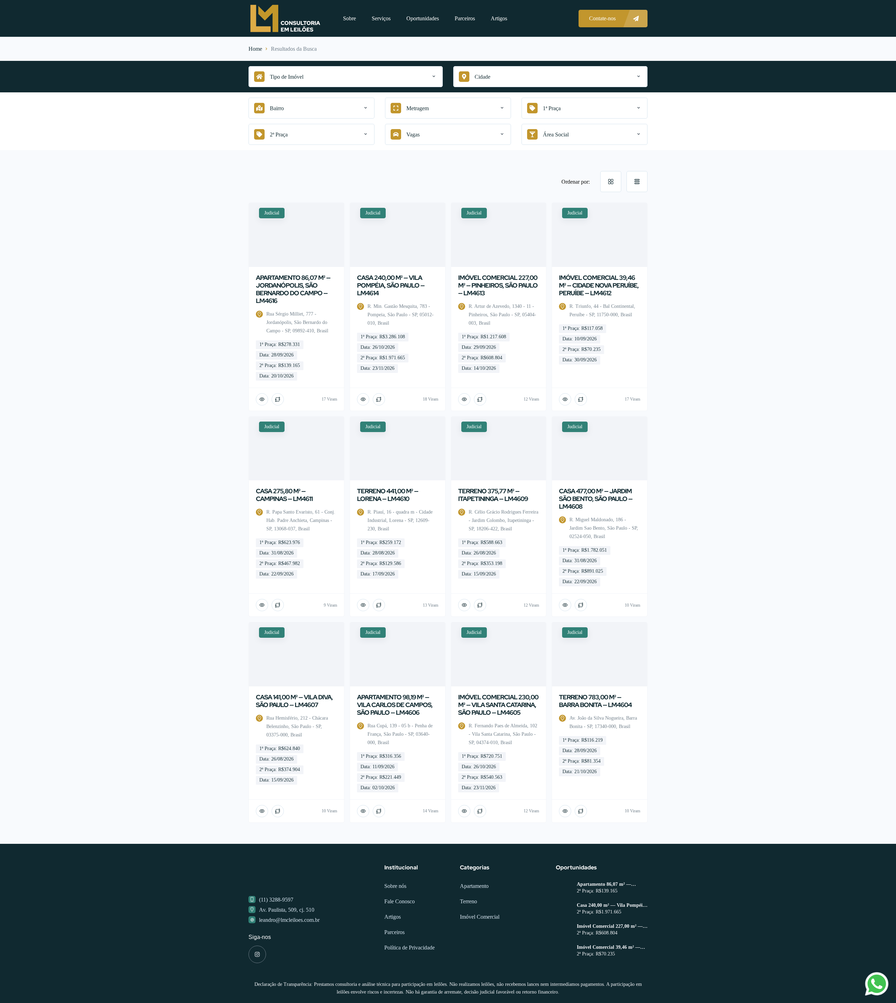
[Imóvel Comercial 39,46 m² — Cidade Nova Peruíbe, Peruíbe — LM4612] (564, 952)
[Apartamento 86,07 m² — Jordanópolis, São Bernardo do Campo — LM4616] (564, 889)
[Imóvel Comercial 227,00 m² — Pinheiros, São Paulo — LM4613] (564, 931)
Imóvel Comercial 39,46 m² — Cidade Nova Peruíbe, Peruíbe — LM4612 (612, 947)
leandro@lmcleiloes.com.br (289, 920)
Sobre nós (395, 886)
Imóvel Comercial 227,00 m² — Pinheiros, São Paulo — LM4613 (611, 926)
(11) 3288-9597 (276, 900)
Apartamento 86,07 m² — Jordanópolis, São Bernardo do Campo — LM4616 (610, 884)
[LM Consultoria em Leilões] (285, 18)
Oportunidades (422, 18)
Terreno (468, 901)
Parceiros (465, 18)
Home (255, 49)
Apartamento (474, 886)
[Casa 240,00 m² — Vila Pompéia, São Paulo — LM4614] (564, 910)
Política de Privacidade (409, 948)
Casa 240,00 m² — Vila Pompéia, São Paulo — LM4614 (611, 905)
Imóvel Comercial (479, 917)
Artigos (499, 18)
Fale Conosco (399, 901)
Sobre (349, 18)
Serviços (381, 18)
